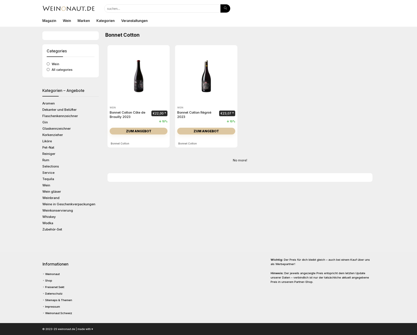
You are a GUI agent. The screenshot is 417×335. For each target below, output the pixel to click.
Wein (67, 20)
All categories (62, 69)
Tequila (48, 179)
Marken (84, 20)
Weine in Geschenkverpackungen (68, 204)
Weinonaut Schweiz (58, 313)
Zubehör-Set (52, 229)
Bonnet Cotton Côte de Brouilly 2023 (127, 114)
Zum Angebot (138, 131)
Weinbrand (51, 198)
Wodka (47, 223)
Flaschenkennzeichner (60, 116)
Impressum (52, 306)
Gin (45, 122)
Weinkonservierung (57, 210)
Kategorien (105, 20)
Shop (48, 280)
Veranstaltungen (134, 20)
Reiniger (48, 154)
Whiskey (49, 217)
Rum (45, 160)
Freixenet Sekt (54, 287)
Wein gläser (51, 191)
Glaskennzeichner (56, 128)
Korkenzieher (52, 135)
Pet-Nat (48, 147)
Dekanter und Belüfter (59, 110)
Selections (50, 166)
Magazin (49, 20)
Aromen (48, 103)
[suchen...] (225, 8)
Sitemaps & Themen (58, 300)
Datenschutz (54, 293)
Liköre (47, 141)
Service (48, 173)
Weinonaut (52, 274)
